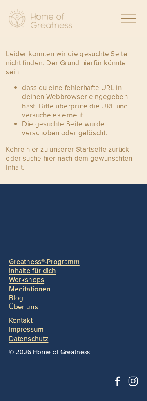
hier (32, 149)
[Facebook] (117, 381)
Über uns (23, 306)
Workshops (27, 279)
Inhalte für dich (32, 270)
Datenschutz (29, 338)
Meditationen (30, 288)
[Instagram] (133, 381)
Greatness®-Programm (44, 261)
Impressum (26, 329)
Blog (16, 297)
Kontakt (21, 320)
